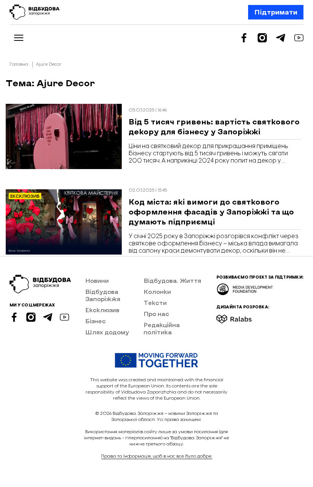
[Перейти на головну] (35, 12)
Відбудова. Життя (172, 280)
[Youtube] (298, 37)
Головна (19, 64)
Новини (97, 280)
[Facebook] (243, 37)
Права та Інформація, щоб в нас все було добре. (156, 456)
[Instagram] (262, 37)
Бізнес (95, 320)
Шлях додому (107, 331)
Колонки (157, 291)
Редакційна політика (162, 328)
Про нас (156, 313)
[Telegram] (280, 37)
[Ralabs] (243, 316)
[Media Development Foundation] (244, 287)
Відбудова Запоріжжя (102, 295)
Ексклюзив (102, 309)
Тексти (155, 302)
